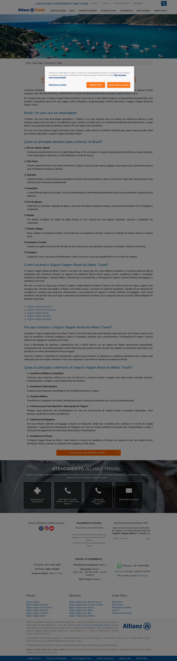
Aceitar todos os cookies (119, 85)
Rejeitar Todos (95, 85)
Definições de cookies (57, 85)
